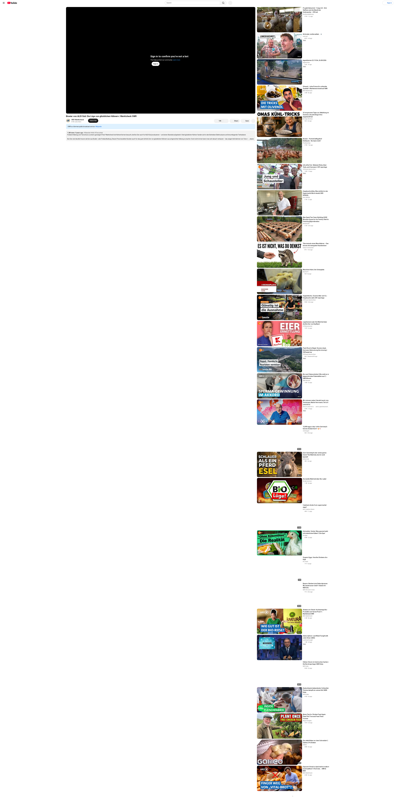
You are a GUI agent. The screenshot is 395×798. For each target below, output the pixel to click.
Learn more (176, 60)
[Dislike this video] (226, 121)
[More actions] (253, 121)
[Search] (223, 3)
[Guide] (3, 3)
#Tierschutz (99, 133)
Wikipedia (98, 126)
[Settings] (379, 3)
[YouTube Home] (12, 3)
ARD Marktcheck (77, 120)
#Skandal (87, 133)
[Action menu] (253, 127)
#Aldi (92, 133)
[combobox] (193, 3)
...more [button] (251, 139)
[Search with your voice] (230, 3)
